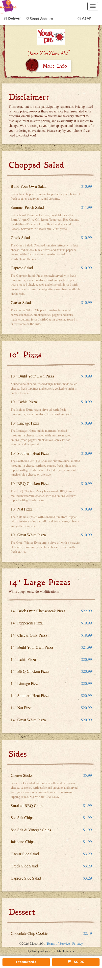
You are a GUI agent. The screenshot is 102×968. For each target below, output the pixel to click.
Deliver (14, 18)
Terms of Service (58, 943)
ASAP (87, 18)
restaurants (26, 962)
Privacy (77, 943)
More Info (55, 66)
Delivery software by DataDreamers (51, 951)
